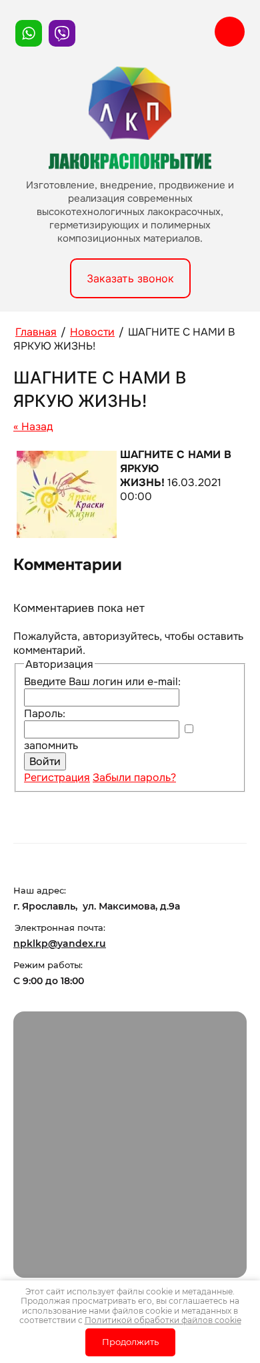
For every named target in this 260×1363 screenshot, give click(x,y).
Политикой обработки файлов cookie (163, 1320)
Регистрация (57, 777)
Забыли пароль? (134, 777)
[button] (130, 278)
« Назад (33, 426)
